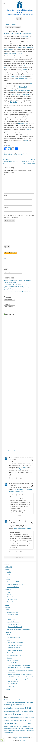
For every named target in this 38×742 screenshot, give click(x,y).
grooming (24, 69)
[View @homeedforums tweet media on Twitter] (10, 474)
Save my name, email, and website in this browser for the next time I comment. (19, 216)
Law (22, 153)
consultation (25, 36)
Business (8, 579)
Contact (9, 571)
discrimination (26, 704)
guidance (6, 711)
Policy (25, 153)
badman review (28, 700)
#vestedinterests (26, 469)
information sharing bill (22, 717)
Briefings (9, 635)
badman (21, 700)
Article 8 (17, 700)
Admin (17, 33)
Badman (20, 47)
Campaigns (12, 153)
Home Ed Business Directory (15, 584)
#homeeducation (22, 489)
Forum (7, 604)
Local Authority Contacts (15, 650)
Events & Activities (12, 599)
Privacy (9, 574)
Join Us (7, 607)
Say (14, 102)
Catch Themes (22, 740)
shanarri (31, 728)
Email (6, 201)
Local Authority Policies (13, 647)
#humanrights (27, 528)
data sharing (8, 705)
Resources (8, 632)
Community (8, 589)
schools (17, 726)
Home (8, 24)
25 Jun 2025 (13, 459)
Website (6, 207)
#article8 (29, 489)
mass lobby (19, 85)
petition (28, 724)
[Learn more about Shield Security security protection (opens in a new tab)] (2, 739)
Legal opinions (11, 619)
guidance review (13, 711)
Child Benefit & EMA (12, 612)
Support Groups (11, 602)
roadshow (12, 726)
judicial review (14, 720)
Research (9, 658)
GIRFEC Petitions (13, 681)
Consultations (11, 597)
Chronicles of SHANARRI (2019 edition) (19, 667)
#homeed (25, 467)
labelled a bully (22, 123)
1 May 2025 (13, 522)
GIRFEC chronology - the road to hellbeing (20, 674)
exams (12, 708)
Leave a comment (26, 33)
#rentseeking (17, 469)
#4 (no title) (8, 567)
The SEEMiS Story (13, 684)
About (7, 569)
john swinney (7, 720)
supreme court (18, 730)
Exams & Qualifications (13, 637)
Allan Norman (11, 700)
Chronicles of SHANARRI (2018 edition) (19, 665)
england (7, 708)
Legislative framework (13, 622)
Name (6, 195)
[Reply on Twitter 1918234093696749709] (9, 516)
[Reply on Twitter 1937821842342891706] (9, 478)
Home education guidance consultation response (17, 291)
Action (8, 592)
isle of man (31, 717)
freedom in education (20, 708)
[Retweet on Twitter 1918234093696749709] (12, 516)
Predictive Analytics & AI (15, 626)
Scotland (16, 104)
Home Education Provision (14, 645)
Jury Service (10, 617)
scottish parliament (15, 728)
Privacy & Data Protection (14, 624)
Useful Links (10, 686)
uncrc (31, 730)
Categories (7, 304)
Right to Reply (23, 87)
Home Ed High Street (13, 586)
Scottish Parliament (12, 660)
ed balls (16, 154)
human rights (13, 717)
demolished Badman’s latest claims (20, 90)
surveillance (26, 730)
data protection (27, 702)
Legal (7, 609)
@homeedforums (29, 457)
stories (13, 730)
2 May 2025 (13, 485)
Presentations (11, 653)
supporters (13, 76)
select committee (25, 728)
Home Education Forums (16, 457)
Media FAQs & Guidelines (15, 642)
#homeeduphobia (18, 491)
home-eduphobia (25, 711)
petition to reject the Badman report (21, 94)
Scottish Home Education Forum (20, 11)
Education (18, 153)
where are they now (8, 732)
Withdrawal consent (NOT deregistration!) (18, 629)
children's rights (9, 702)
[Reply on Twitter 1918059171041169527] (9, 551)
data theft (15, 705)
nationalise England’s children (13, 53)
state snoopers (8, 730)
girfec (28, 707)
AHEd (6, 700)
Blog (6, 577)
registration (6, 726)
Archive (14, 24)
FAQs (8, 640)
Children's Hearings (12, 614)
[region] (19, 233)
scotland (22, 726)
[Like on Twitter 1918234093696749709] (16, 516)
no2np (14, 723)
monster (26, 140)
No (16, 102)
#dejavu (11, 491)
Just (11, 102)
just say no (20, 154)
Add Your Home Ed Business (15, 582)
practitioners (22, 76)
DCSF (20, 704)
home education (13, 714)
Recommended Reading (14, 655)
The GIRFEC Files (12, 662)
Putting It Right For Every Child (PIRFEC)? (16, 284)
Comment (7, 175)
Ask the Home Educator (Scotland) (13, 286)
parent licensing (21, 724)
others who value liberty (21, 78)
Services (7, 689)
